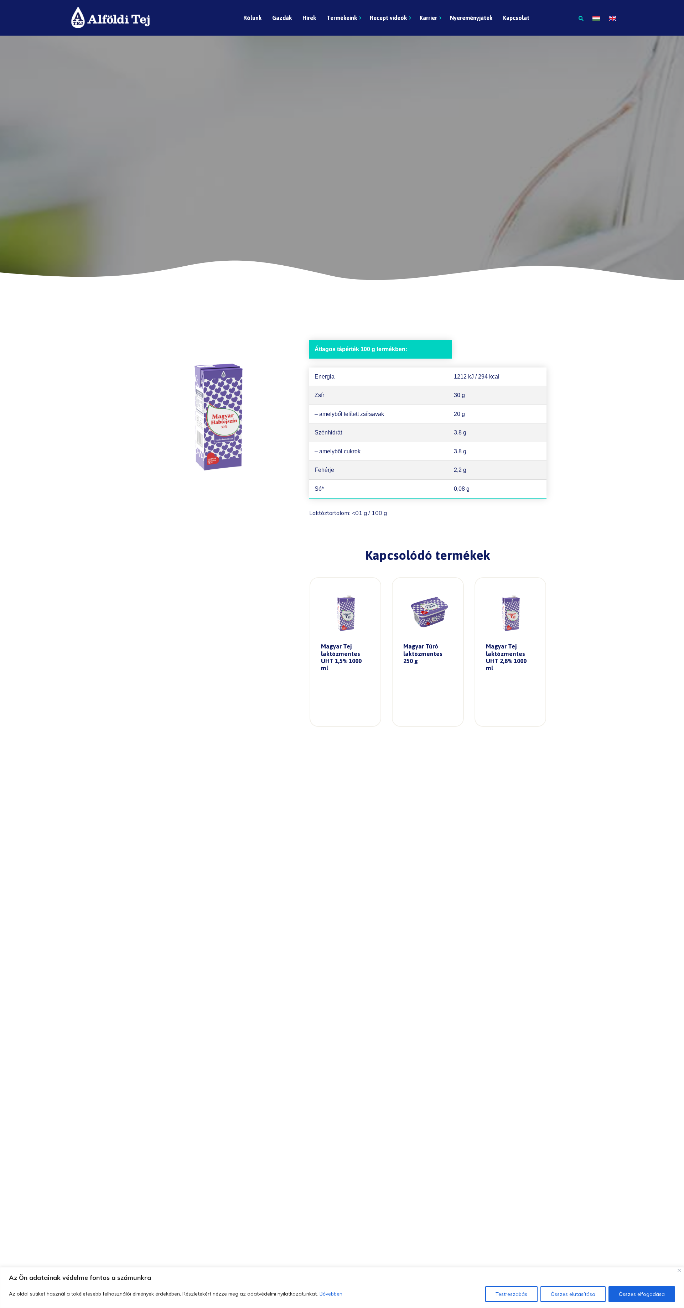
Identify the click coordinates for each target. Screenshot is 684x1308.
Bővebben (331, 1294)
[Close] (679, 1270)
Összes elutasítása (573, 1294)
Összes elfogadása (642, 1294)
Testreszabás (511, 1294)
